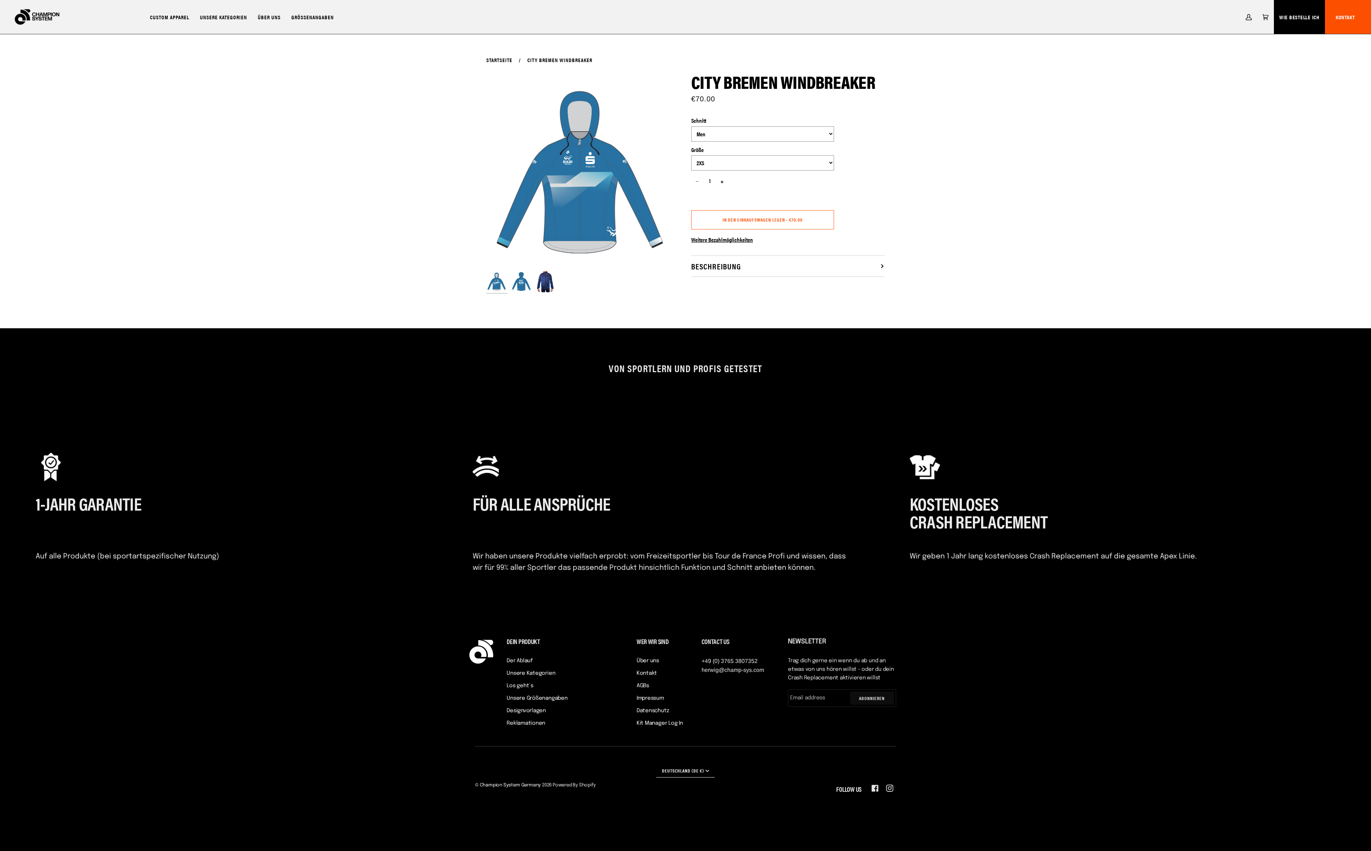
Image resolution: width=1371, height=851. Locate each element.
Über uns (648, 661)
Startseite (499, 60)
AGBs (643, 686)
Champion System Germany (510, 785)
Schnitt (698, 120)
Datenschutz (653, 711)
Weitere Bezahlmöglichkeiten (722, 239)
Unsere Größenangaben (537, 698)
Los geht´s (520, 686)
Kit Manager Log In (660, 723)
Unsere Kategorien (531, 673)
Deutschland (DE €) (683, 770)
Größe (697, 150)
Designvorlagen (526, 711)
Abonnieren (872, 698)
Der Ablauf (520, 661)
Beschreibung (716, 266)
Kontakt (1345, 17)
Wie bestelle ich (1299, 17)
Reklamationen (526, 723)
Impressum (650, 698)
